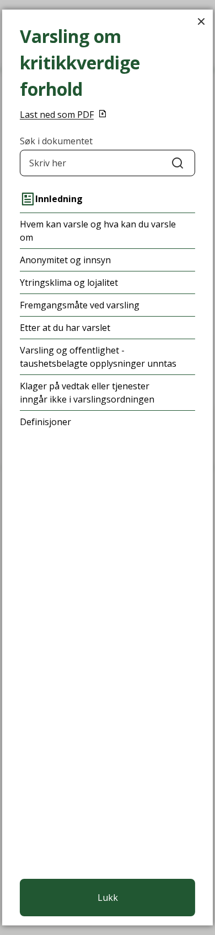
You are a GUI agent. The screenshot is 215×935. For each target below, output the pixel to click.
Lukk (108, 897)
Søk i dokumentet (56, 141)
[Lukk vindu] (201, 21)
